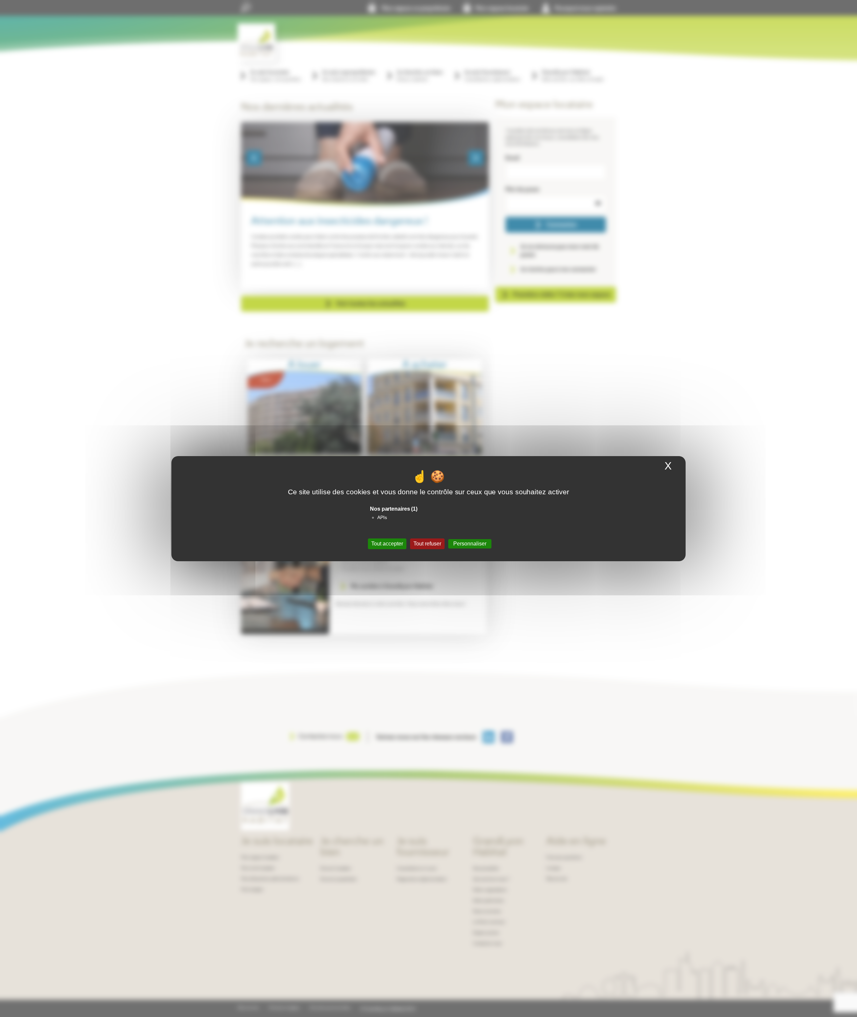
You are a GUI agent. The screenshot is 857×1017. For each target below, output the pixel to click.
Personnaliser (469, 543)
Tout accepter (387, 543)
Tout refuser (427, 543)
